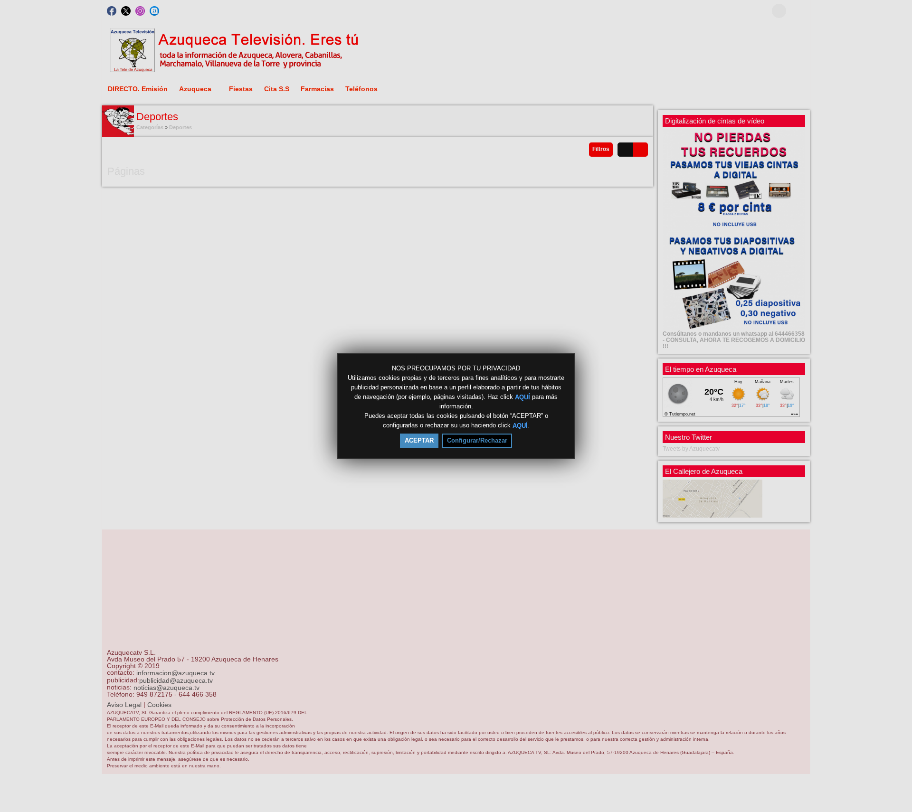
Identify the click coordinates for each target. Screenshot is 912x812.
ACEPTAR (419, 440)
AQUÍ (522, 396)
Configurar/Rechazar (477, 440)
